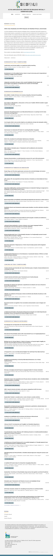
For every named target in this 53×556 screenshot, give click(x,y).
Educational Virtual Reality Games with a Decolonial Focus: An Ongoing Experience (24, 333)
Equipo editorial (37, 14)
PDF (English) (9, 69)
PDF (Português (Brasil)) (12, 87)
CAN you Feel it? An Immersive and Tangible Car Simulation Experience (21, 424)
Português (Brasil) (8, 514)
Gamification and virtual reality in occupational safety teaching (19, 65)
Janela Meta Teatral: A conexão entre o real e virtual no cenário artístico (22, 397)
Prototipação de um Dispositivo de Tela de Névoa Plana (18, 324)
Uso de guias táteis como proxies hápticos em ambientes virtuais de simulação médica (25, 122)
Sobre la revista (26, 14)
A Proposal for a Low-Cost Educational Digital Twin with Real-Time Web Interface (24, 351)
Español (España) (8, 518)
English (5, 516)
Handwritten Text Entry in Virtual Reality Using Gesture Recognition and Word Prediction (26, 472)
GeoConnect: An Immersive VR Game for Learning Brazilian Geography (21, 130)
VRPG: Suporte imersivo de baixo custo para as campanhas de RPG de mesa (22, 389)
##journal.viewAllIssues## (11, 505)
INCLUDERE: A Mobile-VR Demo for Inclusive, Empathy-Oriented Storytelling (23, 95)
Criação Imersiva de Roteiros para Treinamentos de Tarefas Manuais (21, 277)
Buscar (26, 17)
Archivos (17, 14)
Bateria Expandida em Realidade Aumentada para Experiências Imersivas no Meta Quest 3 (26, 199)
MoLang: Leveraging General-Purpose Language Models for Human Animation (23, 369)
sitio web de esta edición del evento (33, 55)
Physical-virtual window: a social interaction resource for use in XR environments (24, 158)
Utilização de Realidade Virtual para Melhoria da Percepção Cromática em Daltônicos (25, 217)
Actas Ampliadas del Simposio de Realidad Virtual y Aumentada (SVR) (26, 10)
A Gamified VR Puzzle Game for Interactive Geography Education (20, 463)
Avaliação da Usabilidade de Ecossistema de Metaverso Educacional (21, 416)
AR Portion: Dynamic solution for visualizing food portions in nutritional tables (23, 488)
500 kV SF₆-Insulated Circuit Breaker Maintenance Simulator (19, 139)
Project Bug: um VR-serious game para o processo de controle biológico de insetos (24, 171)
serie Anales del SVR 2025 (29, 52)
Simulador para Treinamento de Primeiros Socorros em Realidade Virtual (22, 481)
